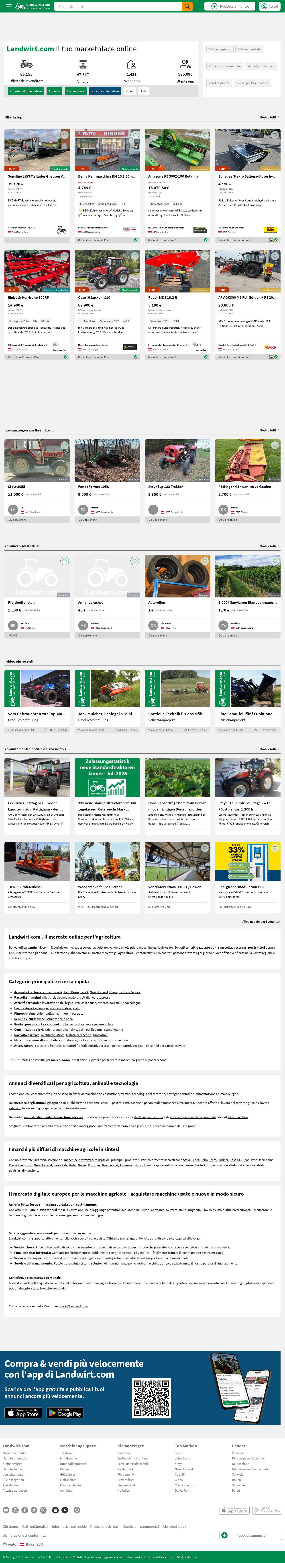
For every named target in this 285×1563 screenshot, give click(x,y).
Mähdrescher (69, 1458)
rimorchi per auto (71, 1013)
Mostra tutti (268, 117)
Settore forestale (249, 49)
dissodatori (63, 1008)
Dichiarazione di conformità (24, 1535)
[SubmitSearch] (187, 6)
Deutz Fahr (60, 1165)
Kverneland (110, 1165)
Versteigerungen (14, 1474)
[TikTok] (34, 1510)
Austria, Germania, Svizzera (158, 1209)
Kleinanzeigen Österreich (249, 1458)
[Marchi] (64, 1510)
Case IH (235, 1159)
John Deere (71, 992)
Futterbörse (125, 1479)
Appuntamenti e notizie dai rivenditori (35, 748)
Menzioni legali (174, 1526)
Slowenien (239, 1485)
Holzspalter (68, 1479)
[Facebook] (24, 1510)
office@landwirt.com (73, 1306)
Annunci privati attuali (22, 545)
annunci (54, 91)
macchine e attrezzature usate (85, 1159)
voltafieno (87, 997)
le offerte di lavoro (217, 1102)
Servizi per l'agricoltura (252, 83)
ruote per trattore (72, 1024)
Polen (236, 1490)
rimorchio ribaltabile (43, 1013)
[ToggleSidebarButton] (8, 6)
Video (130, 91)
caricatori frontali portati (79, 1045)
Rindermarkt (126, 1469)
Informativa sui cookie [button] (69, 1526)
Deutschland (240, 1463)
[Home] (33, 6)
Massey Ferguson (20, 1165)
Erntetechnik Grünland (133, 1458)
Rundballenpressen (73, 1463)
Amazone (126, 1165)
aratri (76, 1008)
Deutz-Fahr (182, 1490)
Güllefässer (67, 1474)
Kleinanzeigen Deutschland (251, 1469)
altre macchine (238, 1117)
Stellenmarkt (126, 1485)
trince (41, 1018)
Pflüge (64, 1469)
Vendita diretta (219, 83)
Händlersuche (12, 1469)
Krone (82, 1165)
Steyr (186, 1159)
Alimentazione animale (225, 66)
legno (234, 1093)
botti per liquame (90, 1029)
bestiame (93, 1102)
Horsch (141, 1165)
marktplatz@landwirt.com (184, 1557)
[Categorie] (55, 1510)
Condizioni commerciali (141, 1526)
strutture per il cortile (148, 1117)
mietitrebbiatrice (52, 1034)
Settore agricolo (220, 49)
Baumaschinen (70, 1485)
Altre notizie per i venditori (261, 921)
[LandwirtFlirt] (77, 1510)
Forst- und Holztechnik (133, 1463)
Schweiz (237, 1474)
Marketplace (75, 91)
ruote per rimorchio (99, 1024)
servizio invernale (116, 1040)
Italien (236, 1479)
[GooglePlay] (65, 1412)
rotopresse (103, 997)
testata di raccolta (78, 1034)
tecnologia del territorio (148, 1093)
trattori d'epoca (129, 992)
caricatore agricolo (72, 1040)
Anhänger (66, 1490)
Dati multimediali (35, 1526)
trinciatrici (100, 1034)
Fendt (84, 992)
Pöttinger (94, 1165)
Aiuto (12, 1544)
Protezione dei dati (104, 1526)
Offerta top (13, 117)
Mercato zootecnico (261, 66)
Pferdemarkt (125, 1474)
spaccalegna (132, 1002)
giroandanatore (67, 997)
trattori (126, 1093)
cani (126, 1102)
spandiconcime (66, 1029)
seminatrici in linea (59, 1018)
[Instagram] (15, 1510)
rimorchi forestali (110, 1002)
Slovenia (208, 1209)
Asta (144, 91)
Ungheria (194, 1209)
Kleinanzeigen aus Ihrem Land (29, 430)
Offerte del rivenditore (26, 91)
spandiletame (113, 1029)
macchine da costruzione (102, 1093)
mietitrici (48, 997)
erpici (50, 1008)
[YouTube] (6, 1510)
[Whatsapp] (43, 1510)
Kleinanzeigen (12, 1463)
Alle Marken (11, 1485)
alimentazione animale (211, 1093)
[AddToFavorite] (64, 135)
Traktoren (66, 1453)
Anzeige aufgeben (15, 1490)
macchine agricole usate (156, 947)
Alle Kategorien (13, 1479)
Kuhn (73, 1165)
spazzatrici (94, 1040)
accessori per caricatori (115, 1045)
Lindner (223, 1159)
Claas (113, 992)
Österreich (239, 1453)
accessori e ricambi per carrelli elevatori (159, 1045)
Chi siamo (10, 1526)
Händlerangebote (15, 1458)
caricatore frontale (48, 1045)
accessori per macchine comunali (193, 1117)
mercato (107, 952)
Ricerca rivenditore (105, 91)
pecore (116, 1102)
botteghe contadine (180, 1093)
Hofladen (123, 1490)
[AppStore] (23, 1412)
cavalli (105, 1102)
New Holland (99, 992)
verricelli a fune (85, 1002)
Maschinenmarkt (14, 1453)
